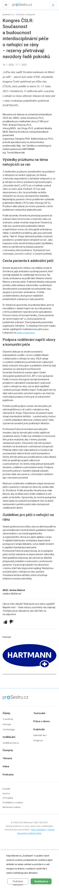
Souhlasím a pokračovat (41, 882)
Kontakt (6, 789)
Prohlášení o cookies (13, 802)
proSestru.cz (8, 14)
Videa (6, 766)
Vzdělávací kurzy (11, 743)
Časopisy (8, 750)
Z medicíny (8, 719)
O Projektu (8, 798)
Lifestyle (7, 724)
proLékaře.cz (16, 5)
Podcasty (8, 774)
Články (6, 713)
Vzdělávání (9, 737)
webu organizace (26, 332)
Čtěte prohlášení (38, 830)
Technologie (9, 729)
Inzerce (6, 793)
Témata (7, 758)
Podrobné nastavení (18, 882)
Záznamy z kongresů (25, 14)
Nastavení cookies (12, 807)
